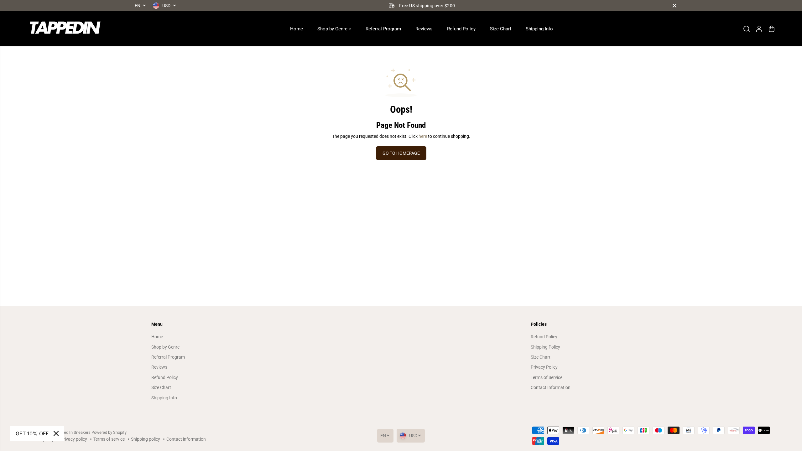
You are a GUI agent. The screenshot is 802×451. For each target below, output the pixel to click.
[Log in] (759, 28)
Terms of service (109, 439)
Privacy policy (73, 439)
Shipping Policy (545, 347)
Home (296, 29)
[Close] (56, 433)
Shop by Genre (333, 29)
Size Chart (500, 29)
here (423, 136)
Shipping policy (145, 439)
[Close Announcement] (674, 5)
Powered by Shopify (109, 432)
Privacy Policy (544, 367)
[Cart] (771, 28)
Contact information (186, 439)
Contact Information (550, 387)
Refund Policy (461, 29)
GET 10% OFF (32, 433)
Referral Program (383, 29)
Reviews (424, 29)
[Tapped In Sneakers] (64, 28)
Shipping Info (539, 29)
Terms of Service (546, 377)
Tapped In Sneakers (73, 432)
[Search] (746, 28)
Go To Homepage (401, 153)
